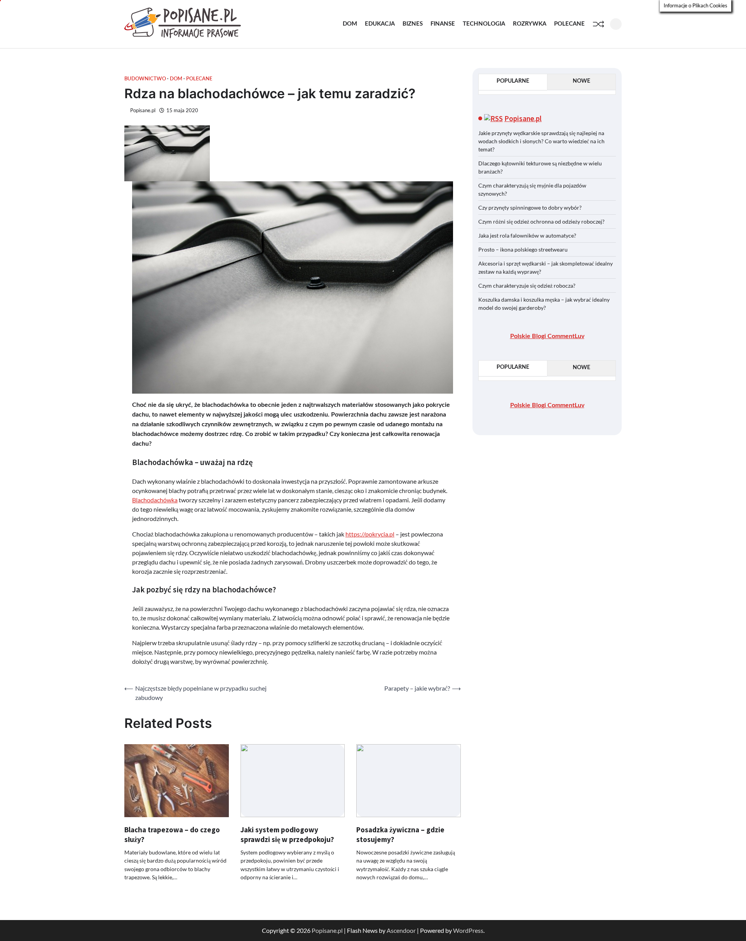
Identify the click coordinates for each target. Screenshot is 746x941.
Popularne (513, 81)
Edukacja (380, 24)
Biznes (413, 24)
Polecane (569, 24)
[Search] (616, 24)
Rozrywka (529, 24)
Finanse (443, 24)
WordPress (468, 930)
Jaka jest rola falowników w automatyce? (527, 235)
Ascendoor (401, 930)
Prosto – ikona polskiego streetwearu (523, 249)
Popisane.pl (142, 110)
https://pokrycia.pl (369, 534)
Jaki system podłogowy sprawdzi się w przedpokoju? (287, 834)
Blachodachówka (155, 499)
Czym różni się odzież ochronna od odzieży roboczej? (542, 221)
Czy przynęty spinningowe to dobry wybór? (530, 207)
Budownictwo (145, 78)
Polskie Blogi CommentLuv (547, 336)
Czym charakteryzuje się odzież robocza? (526, 285)
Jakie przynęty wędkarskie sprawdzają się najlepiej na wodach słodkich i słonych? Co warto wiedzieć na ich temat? (541, 140)
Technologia (484, 24)
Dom (350, 24)
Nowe (581, 81)
